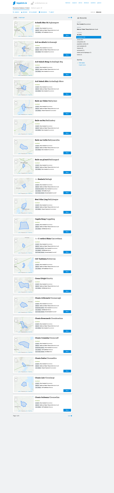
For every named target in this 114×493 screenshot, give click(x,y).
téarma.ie (67, 2)
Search (16, 12)
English (98, 12)
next (69, 17)
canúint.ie (93, 2)
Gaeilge (93, 12)
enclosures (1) (80, 50)
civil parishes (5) (81, 42)
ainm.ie (80, 2)
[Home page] (20, 3)
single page (22, 17)
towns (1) (79, 54)
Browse (24, 12)
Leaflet (19, 36)
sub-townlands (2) (81, 46)
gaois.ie (99, 2)
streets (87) (80, 39)
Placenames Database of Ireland (21, 8)
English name (82, 65)
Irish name (82, 63)
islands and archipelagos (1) (84, 52)
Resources (43, 12)
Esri (26, 36)
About (52, 12)
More (67, 35)
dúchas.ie (86, 2)
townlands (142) (81, 37)
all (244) (79, 34)
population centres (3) (82, 44)
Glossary (34, 12)
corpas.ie (74, 2)
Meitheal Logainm (36, 8)
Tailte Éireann (30, 36)
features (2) (80, 48)
